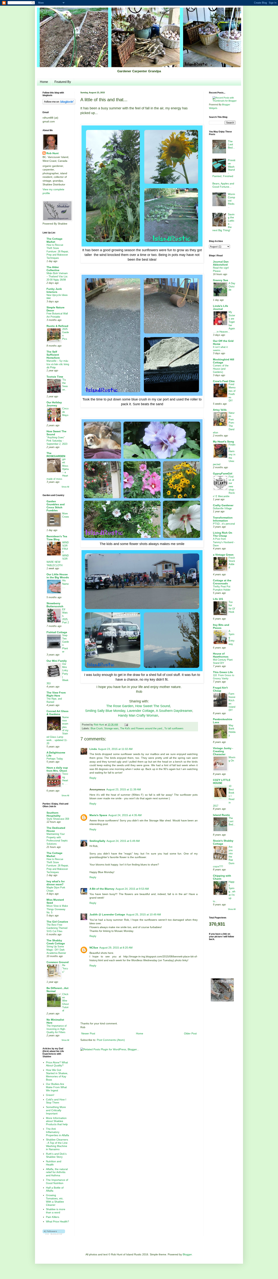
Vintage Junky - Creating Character (223, 751)
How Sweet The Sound (152, 706)
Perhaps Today (55, 758)
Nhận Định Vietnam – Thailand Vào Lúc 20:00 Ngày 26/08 (57, 276)
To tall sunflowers (173, 728)
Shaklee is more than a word (55, 1211)
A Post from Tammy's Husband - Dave (224, 542)
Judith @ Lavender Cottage (107, 914)
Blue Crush (97, 728)
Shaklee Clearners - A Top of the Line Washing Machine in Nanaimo (57, 1144)
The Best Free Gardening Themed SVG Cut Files (57, 928)
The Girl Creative (57, 921)
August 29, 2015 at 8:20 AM (116, 947)
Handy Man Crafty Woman (138, 715)
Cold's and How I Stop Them (56, 1101)
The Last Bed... (231, 144)
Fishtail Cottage (57, 632)
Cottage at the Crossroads (222, 582)
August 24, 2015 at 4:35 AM (125, 815)
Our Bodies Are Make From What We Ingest (56, 1087)
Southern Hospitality (54, 814)
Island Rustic (221, 814)
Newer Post (88, 1033)
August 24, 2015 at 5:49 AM (123, 840)
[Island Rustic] (222, 1000)
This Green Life (223, 672)
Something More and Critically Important (56, 1110)
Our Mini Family (57, 660)
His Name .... (65, 584)
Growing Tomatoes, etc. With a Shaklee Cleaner (55, 1200)
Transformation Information (223, 519)
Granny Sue (220, 280)
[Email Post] (125, 724)
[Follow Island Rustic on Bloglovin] (59, 103)
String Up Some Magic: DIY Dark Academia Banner (56, 950)
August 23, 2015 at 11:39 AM (123, 789)
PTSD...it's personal (224, 523)
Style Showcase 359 (58, 818)
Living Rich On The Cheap (222, 534)
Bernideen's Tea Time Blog (57, 538)
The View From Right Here (56, 694)
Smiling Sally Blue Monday (105, 711)
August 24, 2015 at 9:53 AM (132, 888)
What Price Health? (57, 1221)
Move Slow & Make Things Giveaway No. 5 (57, 909)
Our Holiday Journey (54, 404)
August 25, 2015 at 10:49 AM (143, 914)
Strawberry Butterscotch (55, 605)
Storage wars (111, 728)
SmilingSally (97, 840)
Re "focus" (65, 968)
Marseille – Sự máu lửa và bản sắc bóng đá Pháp (58, 364)
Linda (93, 748)
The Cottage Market (54, 240)
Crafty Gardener (223, 505)
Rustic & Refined (57, 325)
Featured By (62, 81)
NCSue (93, 947)
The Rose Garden (119, 706)
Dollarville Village (222, 508)
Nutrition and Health (53, 1163)
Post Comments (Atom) (111, 1039)
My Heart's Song (223, 441)
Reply (92, 777)
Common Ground (58, 962)
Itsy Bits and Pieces (221, 626)
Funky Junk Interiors (54, 290)
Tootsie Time (55, 376)
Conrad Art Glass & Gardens (57, 713)
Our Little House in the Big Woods (58, 576)
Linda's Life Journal (220, 307)
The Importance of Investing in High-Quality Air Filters (57, 1029)
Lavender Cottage (140, 711)
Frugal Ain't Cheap (220, 689)
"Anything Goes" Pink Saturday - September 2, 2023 (57, 441)
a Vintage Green (223, 554)
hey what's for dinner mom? (56, 883)
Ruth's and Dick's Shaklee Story (56, 1155)
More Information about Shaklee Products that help (57, 1121)
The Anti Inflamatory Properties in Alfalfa (57, 1132)
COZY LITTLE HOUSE (221, 781)
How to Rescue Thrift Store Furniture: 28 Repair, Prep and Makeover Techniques (58, 251)
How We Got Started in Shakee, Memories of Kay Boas (57, 1074)
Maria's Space (98, 815)
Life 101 (218, 598)
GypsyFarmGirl (222, 473)
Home (44, 81)
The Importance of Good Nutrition (57, 1181)
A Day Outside (232, 286)
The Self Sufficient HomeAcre (53, 354)
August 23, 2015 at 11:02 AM (115, 748)
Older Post (190, 1033)
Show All (65, 487)
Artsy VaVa (220, 409)
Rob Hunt (52, 153)
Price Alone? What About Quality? (57, 1064)
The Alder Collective (53, 269)
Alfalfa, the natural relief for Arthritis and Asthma (57, 1172)
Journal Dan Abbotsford (221, 263)
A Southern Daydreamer (174, 711)
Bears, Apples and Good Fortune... (223, 185)
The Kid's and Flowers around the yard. (141, 728)
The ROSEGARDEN (56, 455)
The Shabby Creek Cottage (56, 942)
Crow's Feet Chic (224, 381)
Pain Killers (52, 1216)
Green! (50, 1094)
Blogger (187, 1254)
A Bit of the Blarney (101, 888)
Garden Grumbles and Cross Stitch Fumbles (56, 506)
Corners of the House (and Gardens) (220, 369)
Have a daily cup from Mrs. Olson (57, 769)
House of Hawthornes (220, 655)
